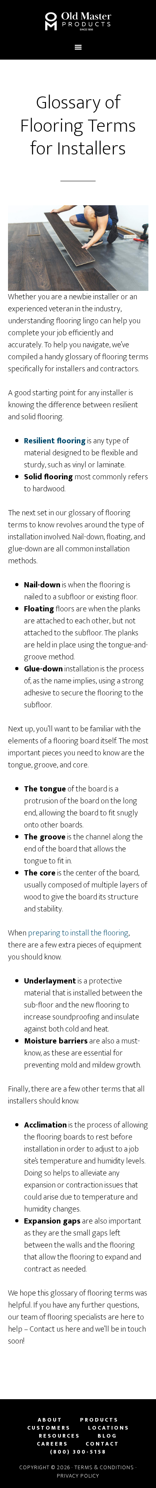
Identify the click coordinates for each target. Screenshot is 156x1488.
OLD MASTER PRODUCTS (78, 21)
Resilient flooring (55, 441)
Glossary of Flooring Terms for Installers (78, 126)
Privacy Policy (78, 1475)
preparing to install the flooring (78, 933)
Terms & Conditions (104, 1467)
